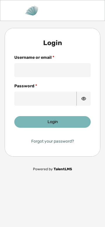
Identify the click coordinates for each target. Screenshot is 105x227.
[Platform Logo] (52, 10)
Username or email (33, 57)
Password (24, 86)
